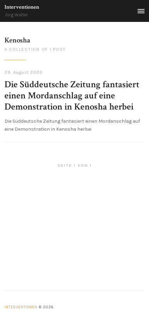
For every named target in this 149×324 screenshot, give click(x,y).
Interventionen (22, 7)
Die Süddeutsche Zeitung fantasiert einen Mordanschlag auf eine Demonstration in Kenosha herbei (72, 96)
